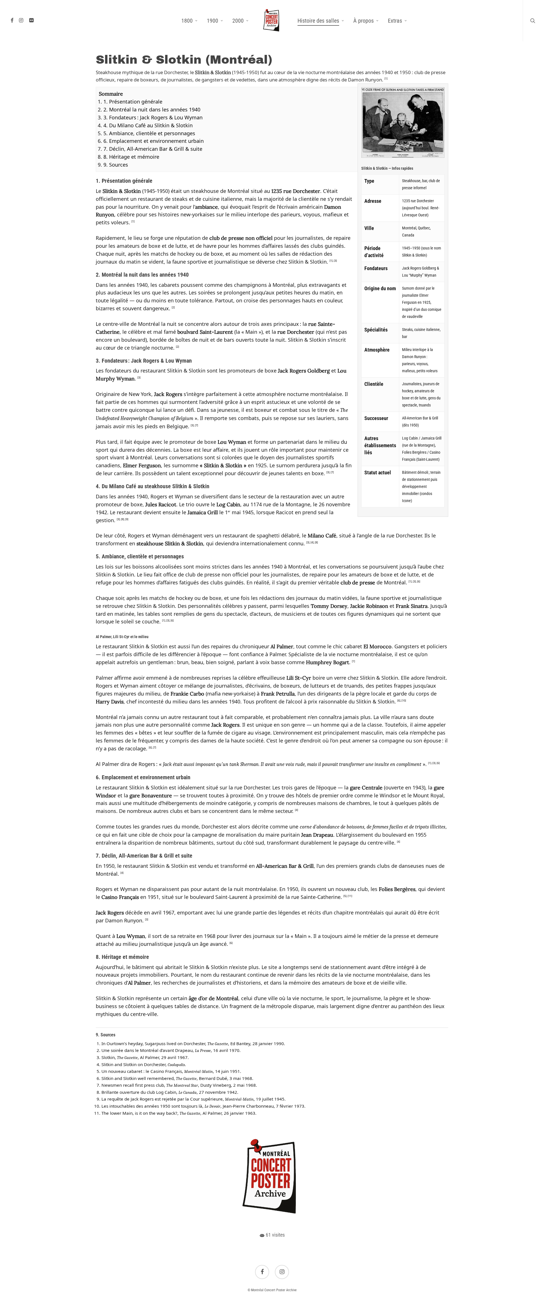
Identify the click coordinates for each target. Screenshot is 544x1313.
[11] (350, 896)
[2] (173, 307)
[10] (403, 700)
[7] (196, 425)
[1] (386, 78)
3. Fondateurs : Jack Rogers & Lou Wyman (153, 117)
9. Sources (115, 164)
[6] (418, 581)
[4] (312, 542)
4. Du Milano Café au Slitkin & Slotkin (148, 125)
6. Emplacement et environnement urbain (153, 140)
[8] (122, 519)
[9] (126, 519)
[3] (335, 260)
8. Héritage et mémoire (131, 156)
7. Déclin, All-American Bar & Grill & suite (152, 148)
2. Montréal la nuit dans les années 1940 (151, 109)
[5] (345, 896)
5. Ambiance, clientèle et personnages (149, 133)
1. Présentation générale (132, 101)
